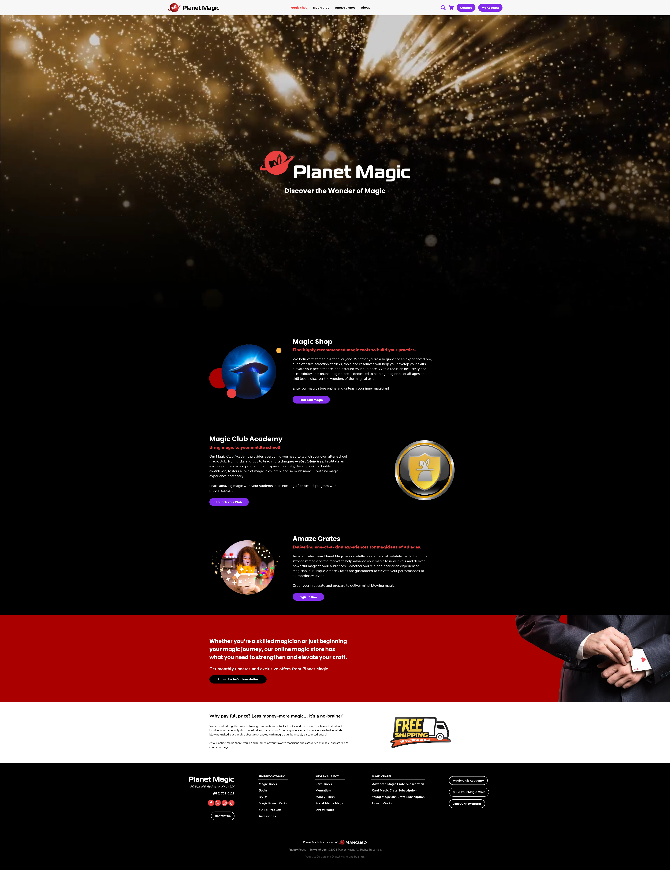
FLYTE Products (270, 810)
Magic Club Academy (468, 780)
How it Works (382, 803)
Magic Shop (299, 7)
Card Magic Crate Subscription (394, 790)
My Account (490, 7)
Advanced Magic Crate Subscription (398, 784)
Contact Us (223, 816)
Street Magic (324, 810)
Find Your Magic (311, 400)
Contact (466, 7)
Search (443, 7)
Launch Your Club (229, 502)
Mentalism (323, 790)
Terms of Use (318, 849)
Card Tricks (323, 784)
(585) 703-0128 (223, 793)
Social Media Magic (329, 803)
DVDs (263, 797)
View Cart (451, 7)
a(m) (361, 856)
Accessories (267, 816)
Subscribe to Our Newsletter (238, 679)
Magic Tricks (268, 784)
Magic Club (321, 7)
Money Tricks (325, 797)
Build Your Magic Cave (469, 792)
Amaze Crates (345, 7)
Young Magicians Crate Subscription (398, 797)
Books (263, 790)
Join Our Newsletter (467, 803)
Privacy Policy (297, 849)
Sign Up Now (308, 597)
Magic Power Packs (273, 803)
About (365, 7)
